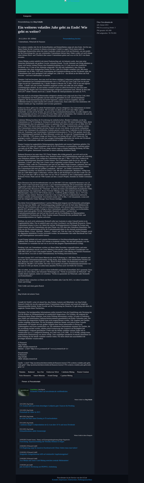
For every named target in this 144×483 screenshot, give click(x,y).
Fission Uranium (83, 372)
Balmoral (31, 372)
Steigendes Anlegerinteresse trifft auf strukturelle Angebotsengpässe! (44, 454)
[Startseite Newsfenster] (72, 1)
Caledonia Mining (68, 372)
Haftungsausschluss (85, 480)
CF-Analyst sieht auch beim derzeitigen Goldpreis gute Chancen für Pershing (47, 406)
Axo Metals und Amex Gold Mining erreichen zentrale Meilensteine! (44, 460)
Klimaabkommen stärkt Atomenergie (33, 431)
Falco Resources (25, 376)
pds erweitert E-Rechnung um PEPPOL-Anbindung (38, 467)
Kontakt (55, 480)
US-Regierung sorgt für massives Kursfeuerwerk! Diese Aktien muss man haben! (48, 448)
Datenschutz (72, 480)
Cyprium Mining (66, 376)
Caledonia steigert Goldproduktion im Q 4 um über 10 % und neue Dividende (47, 425)
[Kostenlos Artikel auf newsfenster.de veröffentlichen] (24, 392)
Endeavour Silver (52, 372)
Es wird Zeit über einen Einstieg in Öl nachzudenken (38, 418)
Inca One (40, 372)
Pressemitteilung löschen (71, 39)
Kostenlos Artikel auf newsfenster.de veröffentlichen (49, 391)
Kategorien (27, 16)
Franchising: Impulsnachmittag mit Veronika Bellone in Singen (42, 442)
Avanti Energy (52, 376)
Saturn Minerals (39, 376)
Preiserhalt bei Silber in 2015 (30, 412)
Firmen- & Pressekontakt (30, 381)
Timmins (22, 372)
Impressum (63, 480)
